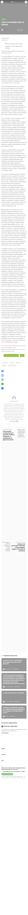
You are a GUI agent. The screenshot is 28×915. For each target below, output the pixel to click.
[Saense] (14, 2)
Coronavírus (5, 362)
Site (2, 760)
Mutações (4, 365)
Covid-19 (12, 362)
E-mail (3, 754)
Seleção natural (12, 365)
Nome (3, 748)
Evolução (18, 362)
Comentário (5, 733)
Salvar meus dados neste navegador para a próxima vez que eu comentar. (13, 768)
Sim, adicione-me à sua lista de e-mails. (14, 771)
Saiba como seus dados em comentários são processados (13, 777)
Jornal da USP (7, 30)
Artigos (3, 19)
